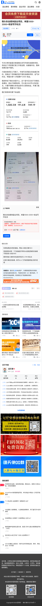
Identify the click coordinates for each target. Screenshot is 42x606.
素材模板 (14, 7)
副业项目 (22, 7)
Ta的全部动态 (21, 410)
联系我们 (21, 572)
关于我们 (13, 572)
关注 (30, 35)
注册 (15, 270)
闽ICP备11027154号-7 (29, 602)
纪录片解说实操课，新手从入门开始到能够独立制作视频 (30, 354)
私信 (37, 35)
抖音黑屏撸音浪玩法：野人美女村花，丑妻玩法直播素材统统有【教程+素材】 (31, 307)
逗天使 (19, 602)
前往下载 (36, 28)
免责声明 (28, 572)
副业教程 (5, 7)
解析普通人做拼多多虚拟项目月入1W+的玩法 (17, 257)
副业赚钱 (31, 7)
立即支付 (22, 230)
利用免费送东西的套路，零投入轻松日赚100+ (18, 248)
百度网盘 (6, 236)
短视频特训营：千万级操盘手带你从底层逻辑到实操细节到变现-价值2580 (30, 333)
